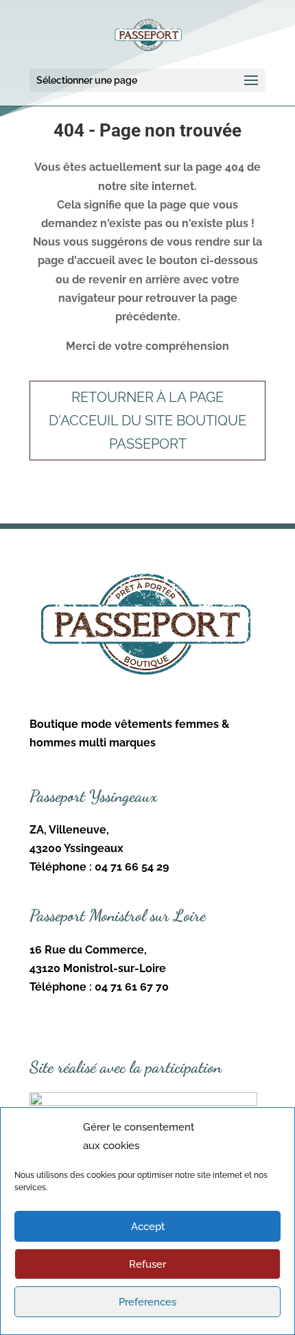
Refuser (147, 1264)
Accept (148, 1226)
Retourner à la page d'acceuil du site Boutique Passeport (147, 420)
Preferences (147, 1302)
